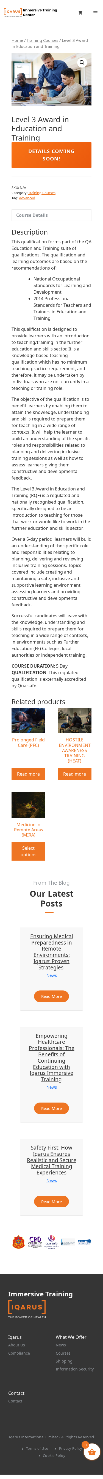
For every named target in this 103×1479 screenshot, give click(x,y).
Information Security (75, 1369)
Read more (28, 774)
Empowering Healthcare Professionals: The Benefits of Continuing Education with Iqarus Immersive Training (51, 1057)
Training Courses (42, 40)
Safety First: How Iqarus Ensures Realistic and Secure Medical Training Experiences (51, 1160)
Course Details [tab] (32, 215)
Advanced (27, 197)
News (51, 975)
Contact (15, 1401)
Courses (63, 1353)
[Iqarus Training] (30, 12)
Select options (29, 851)
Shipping (64, 1361)
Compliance (19, 1353)
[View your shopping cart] (80, 12)
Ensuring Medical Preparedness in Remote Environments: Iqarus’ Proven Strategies (51, 952)
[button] (82, 63)
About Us (16, 1345)
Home (17, 40)
